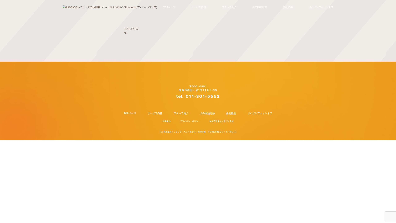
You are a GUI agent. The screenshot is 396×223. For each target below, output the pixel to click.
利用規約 (166, 121)
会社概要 (288, 7)
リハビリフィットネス (321, 7)
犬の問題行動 (259, 7)
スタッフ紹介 (229, 7)
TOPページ (169, 7)
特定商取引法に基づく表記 (221, 121)
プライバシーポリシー (190, 121)
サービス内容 (198, 7)
